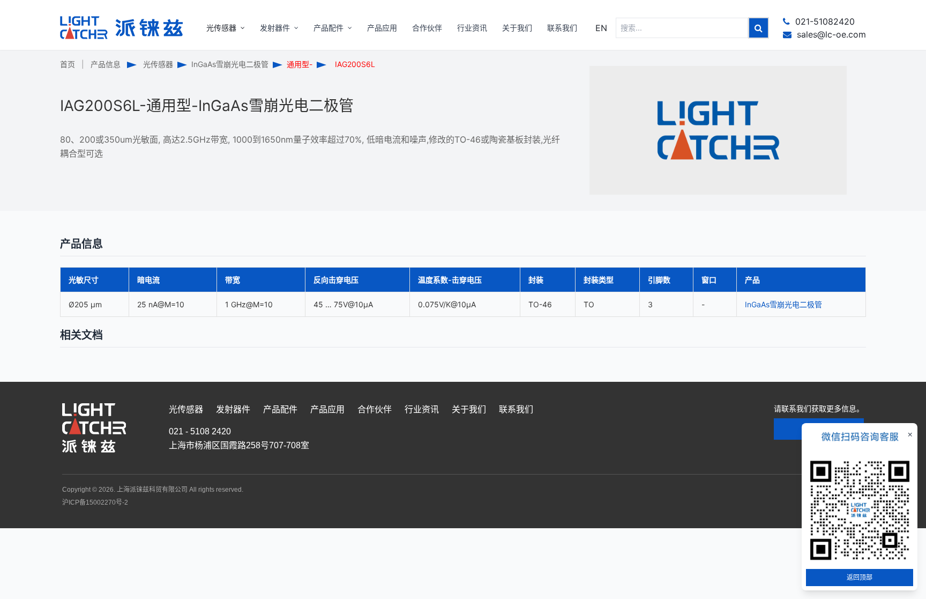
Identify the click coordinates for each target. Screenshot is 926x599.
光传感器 (158, 64)
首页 (67, 64)
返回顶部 (859, 577)
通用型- (299, 64)
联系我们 (516, 409)
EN (601, 28)
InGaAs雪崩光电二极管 (229, 64)
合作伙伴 (374, 409)
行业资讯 (422, 409)
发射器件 (233, 409)
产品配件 (280, 409)
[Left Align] (758, 28)
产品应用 (327, 409)
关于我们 (469, 409)
